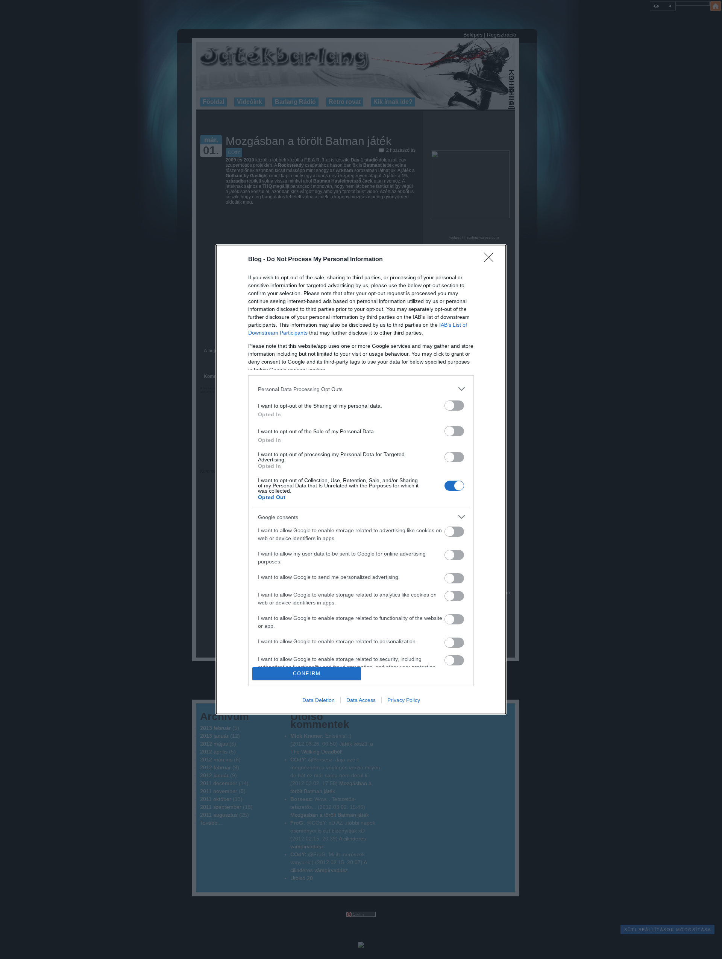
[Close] (491, 260)
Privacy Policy (403, 700)
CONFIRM (307, 673)
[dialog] (361, 479)
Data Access (361, 700)
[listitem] (361, 389)
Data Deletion (318, 700)
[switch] (454, 405)
